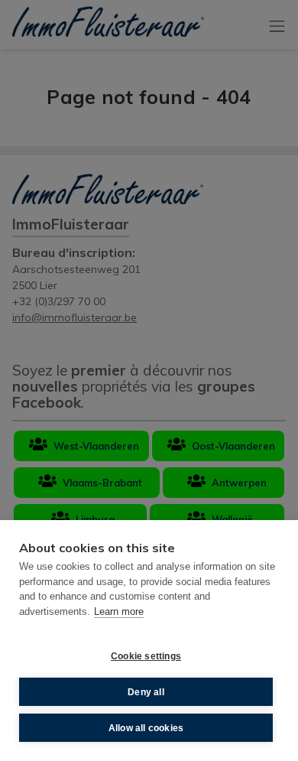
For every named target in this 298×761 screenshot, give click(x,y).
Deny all (146, 692)
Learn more (119, 611)
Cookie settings (146, 656)
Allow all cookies (146, 728)
